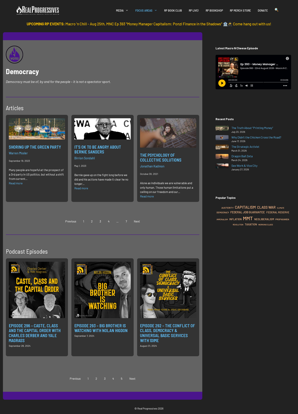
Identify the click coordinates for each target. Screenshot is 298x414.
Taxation (251, 224)
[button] (276, 10)
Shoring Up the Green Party (35, 146)
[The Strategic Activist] (222, 147)
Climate (280, 208)
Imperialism (222, 219)
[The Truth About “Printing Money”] (222, 129)
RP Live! (194, 10)
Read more (16, 183)
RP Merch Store (240, 10)
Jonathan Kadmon (152, 166)
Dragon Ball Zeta (242, 156)
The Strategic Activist (245, 146)
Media (120, 10)
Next (137, 221)
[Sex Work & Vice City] (222, 166)
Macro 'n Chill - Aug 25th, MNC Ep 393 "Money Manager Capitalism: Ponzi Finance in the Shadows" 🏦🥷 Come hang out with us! (168, 24)
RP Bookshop (214, 10)
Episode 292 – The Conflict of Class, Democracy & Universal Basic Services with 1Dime (167, 333)
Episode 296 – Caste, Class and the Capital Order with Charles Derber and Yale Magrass (35, 333)
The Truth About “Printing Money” (252, 127)
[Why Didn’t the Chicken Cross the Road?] (222, 138)
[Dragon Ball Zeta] (222, 157)
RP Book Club (173, 10)
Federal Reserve (277, 212)
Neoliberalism (264, 219)
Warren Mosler (18, 153)
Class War (266, 207)
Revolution (238, 224)
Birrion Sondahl (84, 158)
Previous (70, 221)
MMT (248, 218)
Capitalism (245, 207)
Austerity (227, 207)
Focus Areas (143, 10)
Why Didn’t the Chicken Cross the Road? (256, 137)
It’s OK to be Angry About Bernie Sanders (97, 149)
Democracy (223, 212)
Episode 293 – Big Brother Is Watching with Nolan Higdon (101, 328)
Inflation (235, 219)
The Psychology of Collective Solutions (160, 158)
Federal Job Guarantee (247, 212)
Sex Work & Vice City (244, 165)
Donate (263, 10)
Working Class (265, 224)
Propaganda (282, 219)
